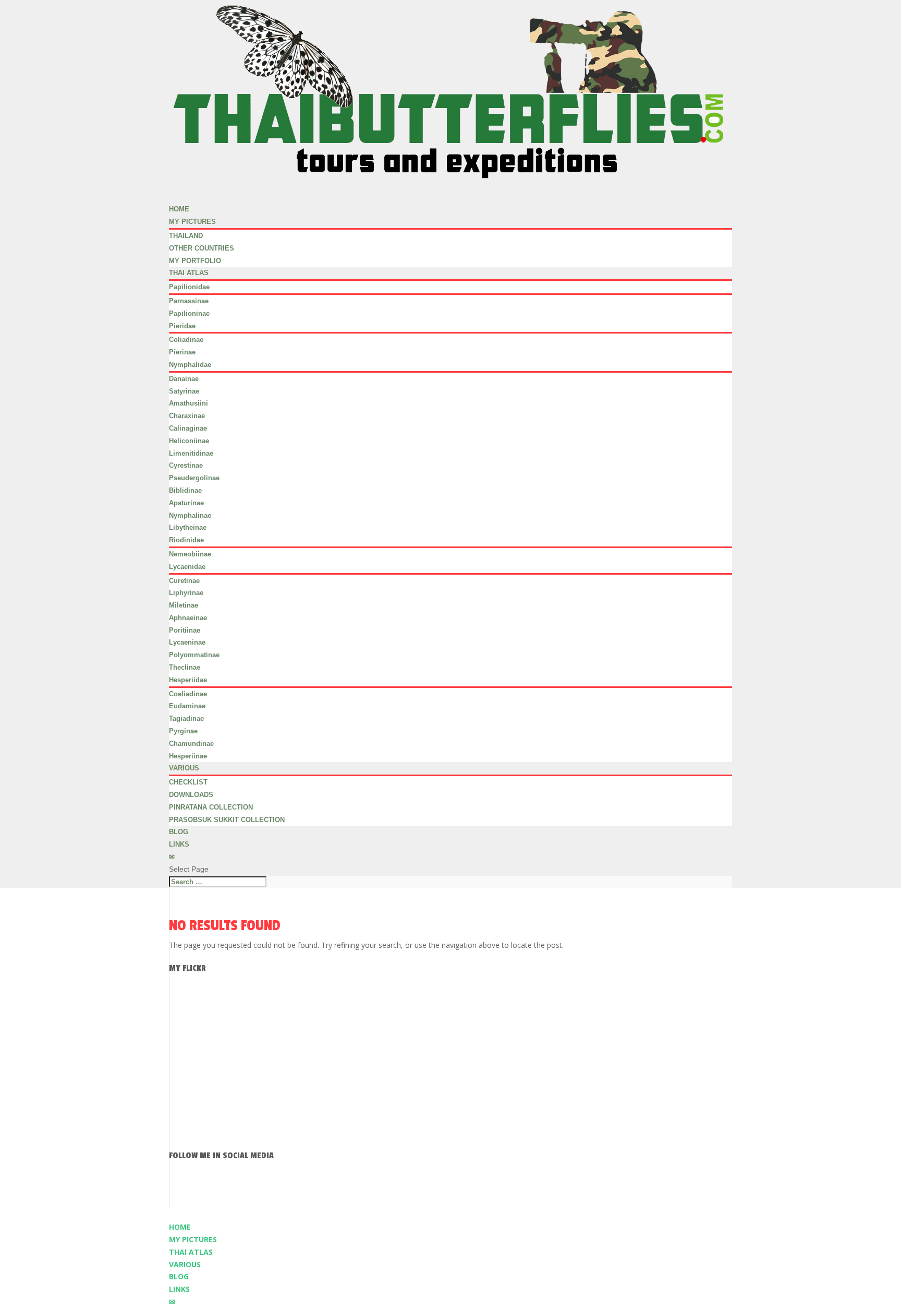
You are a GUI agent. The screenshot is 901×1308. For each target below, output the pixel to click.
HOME (180, 1227)
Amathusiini (188, 403)
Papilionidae (189, 287)
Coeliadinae (188, 694)
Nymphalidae (190, 364)
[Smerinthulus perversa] (180, 1068)
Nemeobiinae (190, 554)
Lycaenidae (187, 566)
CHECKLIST (188, 782)
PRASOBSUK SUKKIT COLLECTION (227, 820)
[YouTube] (495, 1187)
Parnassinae (189, 301)
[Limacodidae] (180, 991)
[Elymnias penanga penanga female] (180, 1049)
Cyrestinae (186, 465)
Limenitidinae (191, 453)
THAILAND (186, 236)
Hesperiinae (188, 756)
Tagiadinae (186, 718)
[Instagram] (450, 1187)
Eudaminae (187, 706)
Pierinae (182, 352)
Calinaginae (188, 428)
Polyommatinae (194, 655)
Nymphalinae (190, 515)
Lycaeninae (187, 642)
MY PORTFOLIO (195, 261)
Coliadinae (186, 339)
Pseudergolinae (194, 478)
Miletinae (183, 605)
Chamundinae (191, 743)
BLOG (179, 1276)
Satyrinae (184, 391)
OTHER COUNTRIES (201, 248)
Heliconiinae (189, 441)
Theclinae (184, 667)
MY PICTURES (193, 1239)
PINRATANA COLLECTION (211, 807)
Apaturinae (186, 503)
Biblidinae (185, 490)
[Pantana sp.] (180, 1145)
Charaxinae (187, 416)
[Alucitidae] (180, 1029)
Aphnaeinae (188, 618)
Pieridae (182, 326)
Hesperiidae (188, 680)
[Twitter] (405, 1187)
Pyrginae (183, 731)
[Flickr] (540, 1187)
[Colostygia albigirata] (180, 1106)
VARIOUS (185, 1264)
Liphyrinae (186, 593)
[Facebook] (361, 1187)
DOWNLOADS (191, 795)
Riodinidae (186, 540)
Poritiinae (184, 630)
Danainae (184, 379)
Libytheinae (187, 527)
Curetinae (184, 581)
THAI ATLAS (189, 273)
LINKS (179, 844)
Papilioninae (189, 313)
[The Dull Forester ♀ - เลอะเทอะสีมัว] (180, 1126)
